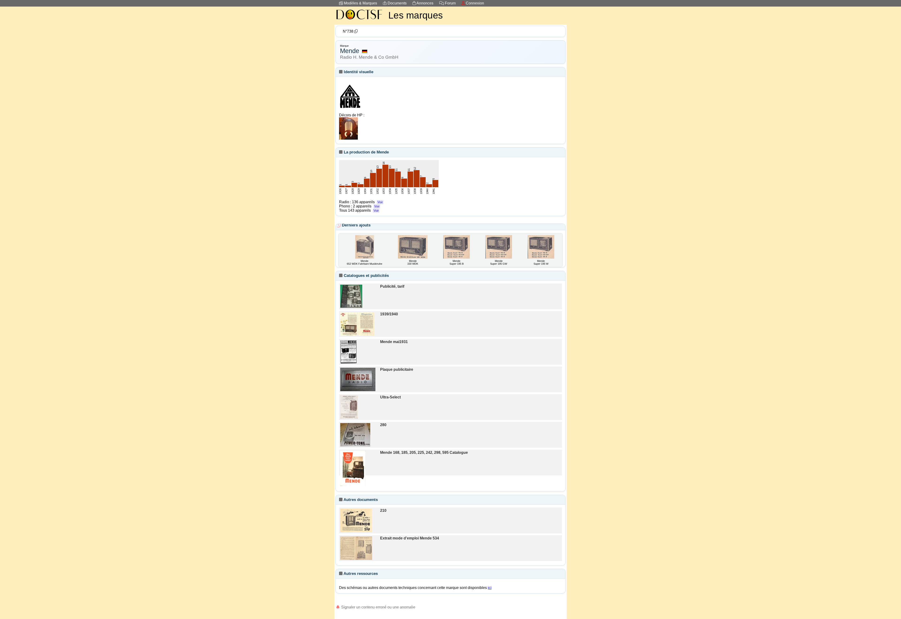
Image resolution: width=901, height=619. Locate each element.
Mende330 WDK (412, 262)
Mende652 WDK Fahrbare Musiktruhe (364, 262)
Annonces (424, 3)
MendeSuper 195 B (457, 262)
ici (490, 588)
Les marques (415, 15)
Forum (450, 3)
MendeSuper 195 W (541, 262)
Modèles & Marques (360, 3)
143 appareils (363, 210)
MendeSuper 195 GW (498, 262)
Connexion (474, 3)
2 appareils (366, 206)
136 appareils (367, 202)
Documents (397, 3)
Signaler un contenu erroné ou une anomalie (377, 607)
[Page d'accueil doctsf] (359, 20)
